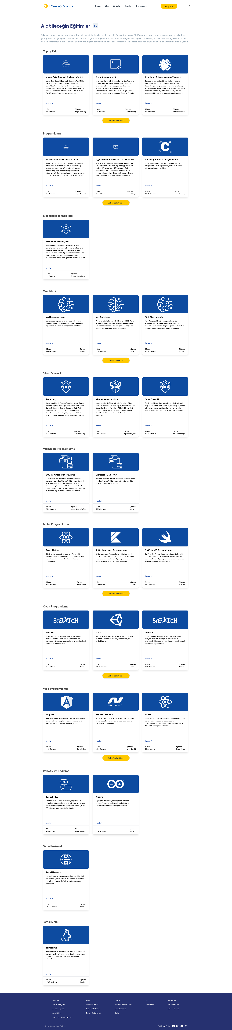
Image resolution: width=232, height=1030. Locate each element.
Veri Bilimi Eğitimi (58, 1004)
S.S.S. (148, 1000)
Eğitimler (55, 1000)
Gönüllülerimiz (120, 1009)
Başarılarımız (141, 6)
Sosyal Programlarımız (123, 1004)
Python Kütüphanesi (93, 1013)
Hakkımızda (172, 1000)
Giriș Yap (169, 6)
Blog (88, 1000)
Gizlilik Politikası (173, 1009)
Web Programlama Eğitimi (62, 1017)
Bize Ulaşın (150, 1004)
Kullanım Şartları (174, 1004)
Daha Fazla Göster (116, 120)
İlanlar (117, 1013)
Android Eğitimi (58, 1009)
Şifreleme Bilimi (92, 1004)
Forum (98, 6)
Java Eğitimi (56, 1013)
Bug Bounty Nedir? (93, 1009)
